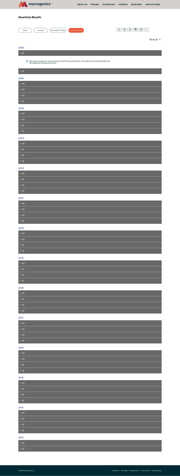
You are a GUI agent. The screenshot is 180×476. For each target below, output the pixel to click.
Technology (108, 4)
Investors (136, 4)
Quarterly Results (76, 30)
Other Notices (157, 470)
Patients (123, 4)
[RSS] (130, 29)
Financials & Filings (58, 30)
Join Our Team (152, 4)
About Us (82, 4)
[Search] (146, 29)
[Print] (135, 29)
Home (25, 30)
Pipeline (95, 4)
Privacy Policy (134, 470)
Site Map (124, 470)
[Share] (141, 29)
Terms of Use (145, 470)
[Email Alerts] (124, 29)
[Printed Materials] (119, 29)
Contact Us (115, 470)
